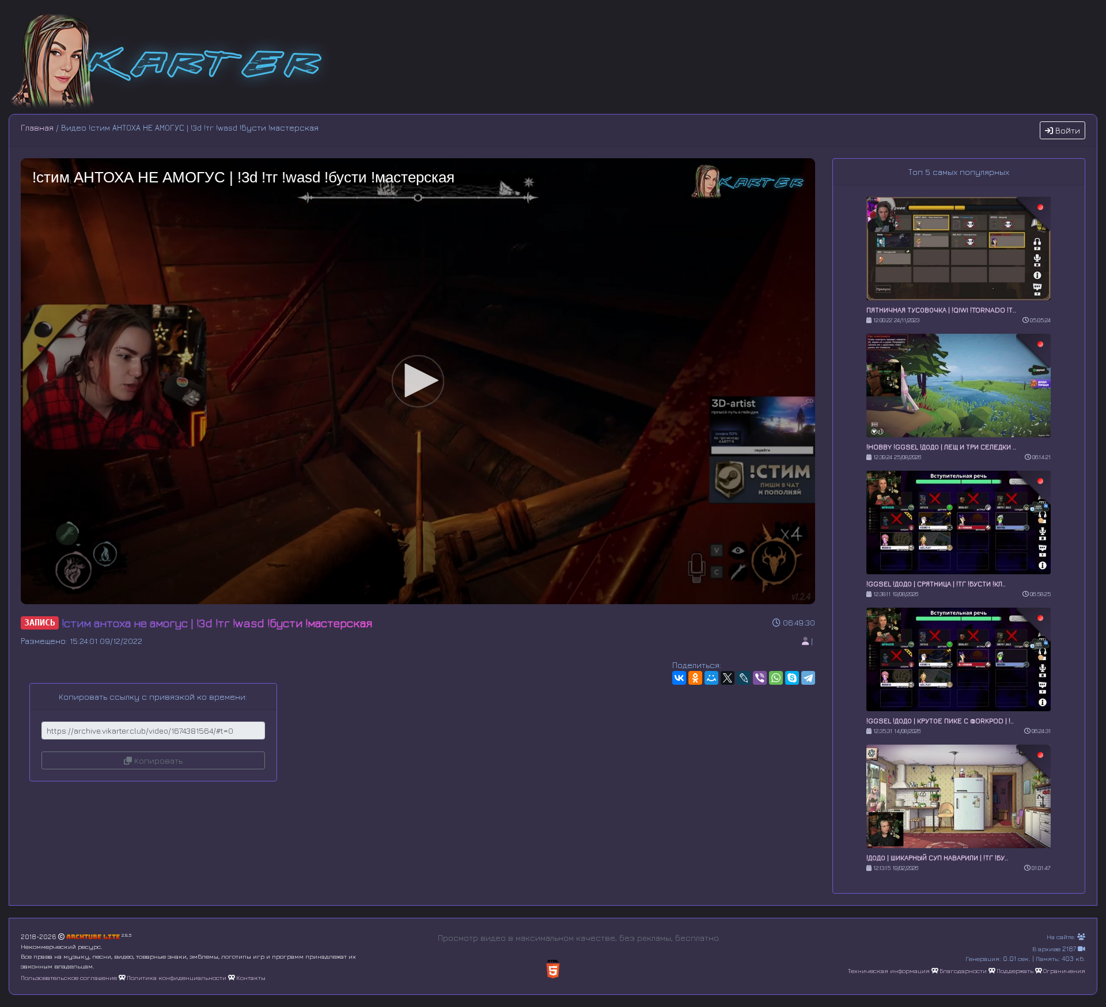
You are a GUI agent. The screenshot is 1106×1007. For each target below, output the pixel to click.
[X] (727, 678)
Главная (37, 127)
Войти (1066, 130)
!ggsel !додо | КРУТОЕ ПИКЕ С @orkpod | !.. (940, 720)
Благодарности (963, 970)
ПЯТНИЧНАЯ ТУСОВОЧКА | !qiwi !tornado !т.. (941, 310)
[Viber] (760, 678)
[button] (417, 380)
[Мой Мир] (711, 678)
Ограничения (1064, 970)
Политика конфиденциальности (176, 977)
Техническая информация (889, 970)
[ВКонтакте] (679, 678)
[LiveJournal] (744, 678)
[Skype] (792, 678)
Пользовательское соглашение (69, 977)
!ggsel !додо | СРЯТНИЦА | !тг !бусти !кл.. (936, 583)
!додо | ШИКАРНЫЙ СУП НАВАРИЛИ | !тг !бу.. (937, 857)
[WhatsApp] (776, 678)
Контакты (251, 977)
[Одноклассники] (695, 678)
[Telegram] (808, 678)
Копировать (157, 760)
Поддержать (1015, 970)
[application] (418, 381)
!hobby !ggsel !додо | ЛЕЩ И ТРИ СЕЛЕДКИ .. (941, 447)
